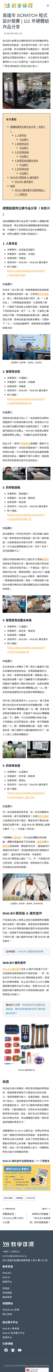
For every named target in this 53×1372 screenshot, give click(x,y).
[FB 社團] (12, 1350)
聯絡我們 (7, 1297)
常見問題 (7, 1292)
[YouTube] (19, 1350)
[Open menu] (47, 5)
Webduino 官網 (11, 1309)
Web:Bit (7, 1272)
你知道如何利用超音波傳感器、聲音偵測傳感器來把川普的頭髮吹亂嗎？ (25, 1009)
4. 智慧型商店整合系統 (26, 160)
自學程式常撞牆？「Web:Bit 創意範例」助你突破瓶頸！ (40, 1215)
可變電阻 (16, 837)
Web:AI (6, 1277)
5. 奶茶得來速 (22, 169)
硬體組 (19, 1198)
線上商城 (7, 1314)
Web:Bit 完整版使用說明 (30, 951)
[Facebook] (6, 1350)
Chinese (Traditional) (32, 1370)
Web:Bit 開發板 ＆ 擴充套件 (24, 177)
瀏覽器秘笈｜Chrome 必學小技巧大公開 (13, 1215)
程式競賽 (8, 1198)
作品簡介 (24, 139)
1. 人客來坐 (20, 135)
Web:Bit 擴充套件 (24, 181)
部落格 (6, 1288)
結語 (12, 186)
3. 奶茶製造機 (22, 152)
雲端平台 (7, 1281)
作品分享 (30, 1198)
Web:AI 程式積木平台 (13, 1333)
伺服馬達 (25, 443)
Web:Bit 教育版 (11, 1328)
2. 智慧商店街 (22, 143)
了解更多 (45, 1161)
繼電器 (45, 559)
